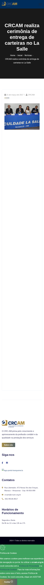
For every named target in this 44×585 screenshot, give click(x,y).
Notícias (28, 55)
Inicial (19, 55)
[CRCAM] (9, 4)
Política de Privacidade (29, 566)
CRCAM (31, 95)
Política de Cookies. (8, 569)
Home (12, 55)
